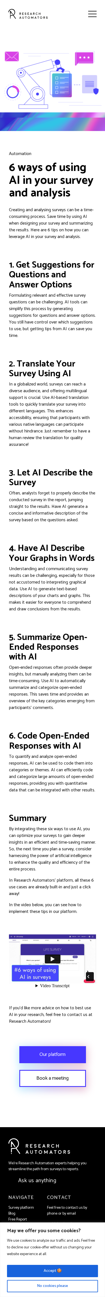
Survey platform (21, 1208)
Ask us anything (37, 1180)
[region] (52, 1259)
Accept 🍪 (53, 1271)
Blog (11, 1213)
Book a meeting (52, 1078)
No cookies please (52, 1286)
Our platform (52, 1054)
